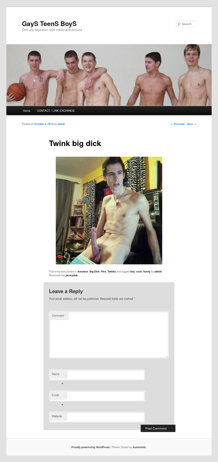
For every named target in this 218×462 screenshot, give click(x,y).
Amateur (82, 271)
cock (139, 271)
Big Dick (94, 271)
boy (132, 271)
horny (146, 271)
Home (26, 111)
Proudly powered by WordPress (90, 447)
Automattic (139, 447)
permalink (72, 275)
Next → (191, 124)
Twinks (112, 271)
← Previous (178, 124)
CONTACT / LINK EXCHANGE (56, 111)
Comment (59, 315)
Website (57, 416)
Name (57, 375)
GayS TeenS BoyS (49, 23)
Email (57, 396)
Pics (103, 271)
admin (61, 124)
